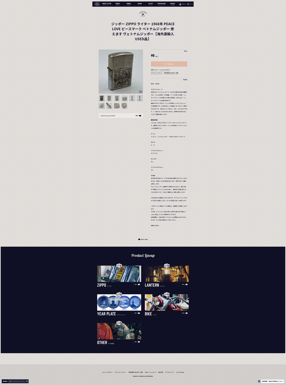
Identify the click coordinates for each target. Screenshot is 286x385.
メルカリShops (180, 372)
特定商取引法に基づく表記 (171, 73)
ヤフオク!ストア (169, 372)
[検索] (27, 381)
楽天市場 (160, 372)
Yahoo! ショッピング (150, 372)
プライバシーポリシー (157, 73)
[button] (102, 98)
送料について (154, 70)
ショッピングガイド (164, 70)
